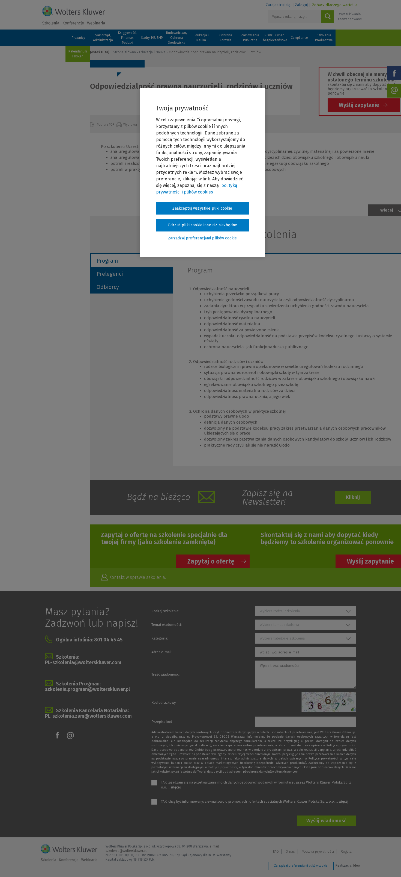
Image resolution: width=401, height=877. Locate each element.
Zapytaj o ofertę (210, 561)
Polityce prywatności (222, 767)
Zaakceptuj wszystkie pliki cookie (202, 208)
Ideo (356, 865)
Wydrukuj (130, 125)
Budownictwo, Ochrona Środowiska (176, 38)
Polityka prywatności (318, 851)
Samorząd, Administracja (103, 37)
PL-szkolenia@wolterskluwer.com (83, 662)
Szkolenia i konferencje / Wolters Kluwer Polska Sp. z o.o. (73, 15)
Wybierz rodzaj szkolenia (280, 611)
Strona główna (124, 52)
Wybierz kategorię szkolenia (282, 638)
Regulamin (349, 851)
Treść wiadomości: (165, 674)
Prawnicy (78, 38)
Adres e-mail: (161, 652)
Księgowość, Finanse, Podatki (127, 38)
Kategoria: (159, 638)
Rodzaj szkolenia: (165, 611)
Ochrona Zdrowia (225, 37)
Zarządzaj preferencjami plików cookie (301, 865)
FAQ (276, 851)
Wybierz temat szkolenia (279, 625)
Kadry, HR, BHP (152, 38)
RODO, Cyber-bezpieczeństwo (274, 37)
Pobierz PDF (106, 125)
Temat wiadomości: (166, 625)
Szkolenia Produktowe (324, 37)
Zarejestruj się (278, 5)
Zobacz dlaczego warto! (332, 5)
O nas (290, 851)
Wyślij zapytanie (359, 105)
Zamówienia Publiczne (250, 37)
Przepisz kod (161, 722)
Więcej (386, 210)
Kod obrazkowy (163, 702)
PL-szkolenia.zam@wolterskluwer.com (88, 716)
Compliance (299, 38)
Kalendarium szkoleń (77, 53)
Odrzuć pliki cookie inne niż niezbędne (202, 225)
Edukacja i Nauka (201, 37)
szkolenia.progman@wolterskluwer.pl (87, 689)
